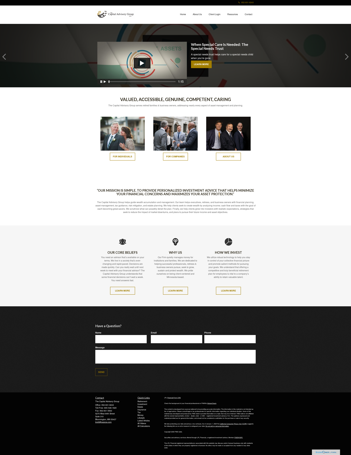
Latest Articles (144, 420)
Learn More (201, 64)
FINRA (236, 437)
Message (100, 347)
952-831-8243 (247, 2)
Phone (207, 332)
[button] (197, 14)
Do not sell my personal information (217, 426)
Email (154, 332)
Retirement (142, 401)
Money (140, 415)
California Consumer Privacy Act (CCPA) (233, 424)
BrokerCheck (211, 403)
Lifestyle (141, 417)
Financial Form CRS (174, 398)
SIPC (241, 437)
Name (98, 332)
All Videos (142, 423)
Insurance (142, 409)
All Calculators (144, 426)
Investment (142, 404)
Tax (139, 412)
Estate (140, 406)
